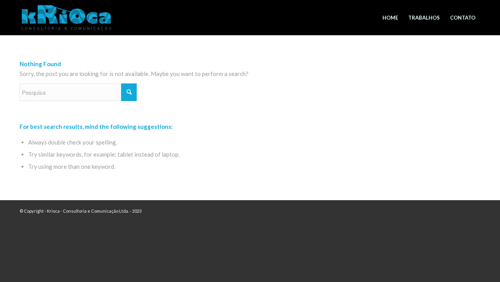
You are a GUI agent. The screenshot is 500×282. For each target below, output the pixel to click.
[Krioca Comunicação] (66, 20)
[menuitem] (390, 17)
